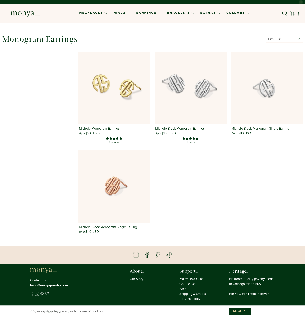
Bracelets (178, 13)
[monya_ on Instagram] (37, 295)
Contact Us (187, 284)
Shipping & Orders (192, 294)
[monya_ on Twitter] (47, 295)
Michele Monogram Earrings (99, 128)
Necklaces (91, 13)
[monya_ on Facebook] (32, 295)
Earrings (146, 13)
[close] (301, 2)
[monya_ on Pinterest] (42, 295)
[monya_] (25, 13)
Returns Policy (189, 299)
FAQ (182, 289)
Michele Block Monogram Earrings (180, 128)
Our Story (136, 279)
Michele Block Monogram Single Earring (260, 128)
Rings (119, 13)
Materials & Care (191, 279)
